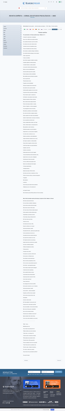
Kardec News (58, 394)
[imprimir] (61, 29)
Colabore (58, 391)
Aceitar (52, 409)
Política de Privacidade (46, 409)
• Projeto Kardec (52, 394)
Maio (4, 34)
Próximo (58, 360)
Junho (5, 36)
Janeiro (5, 26)
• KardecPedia (45, 394)
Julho (4, 38)
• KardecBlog (45, 397)
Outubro (5, 44)
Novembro (5, 46)
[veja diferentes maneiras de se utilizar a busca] (19, 8)
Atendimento (58, 393)
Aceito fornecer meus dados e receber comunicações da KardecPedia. (41, 374)
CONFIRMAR (58, 371)
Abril (4, 32)
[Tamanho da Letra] (59, 29)
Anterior (26, 360)
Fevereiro (5, 28)
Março (5, 30)
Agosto (5, 40)
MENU (6, 2)
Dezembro (5, 48)
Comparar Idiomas (54, 29)
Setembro (5, 42)
